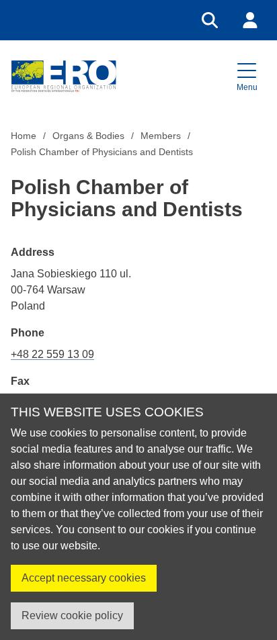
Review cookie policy (72, 615)
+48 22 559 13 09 (52, 354)
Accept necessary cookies (84, 578)
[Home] (63, 76)
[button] (246, 75)
